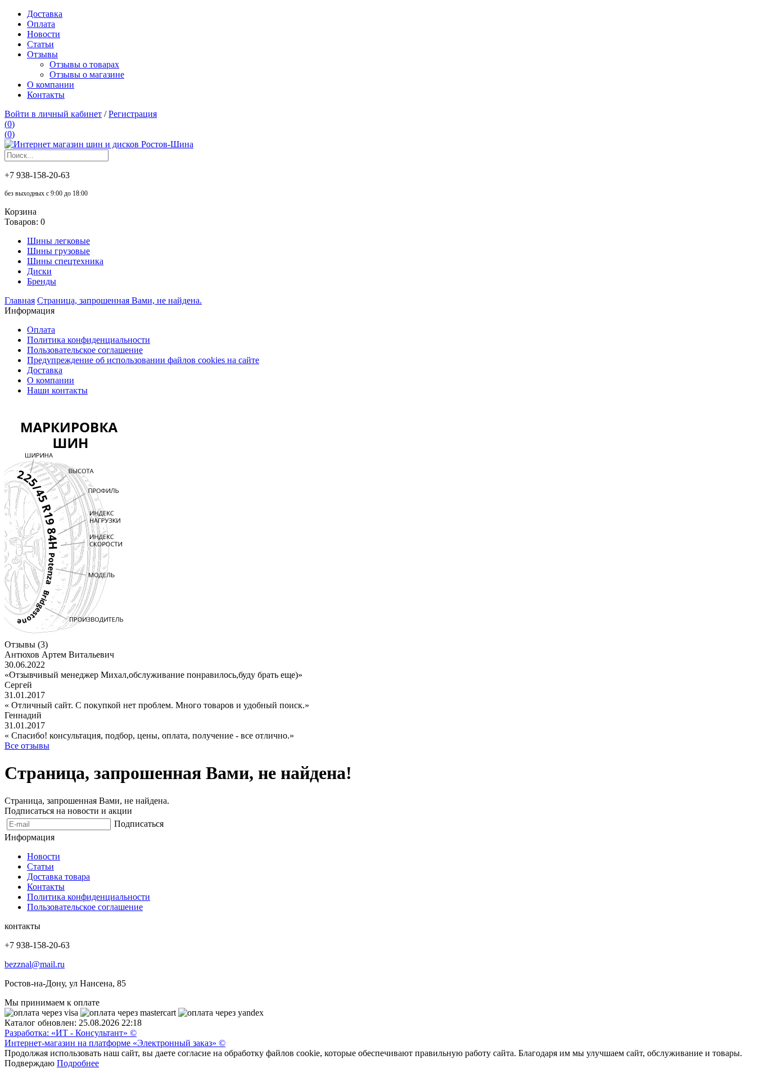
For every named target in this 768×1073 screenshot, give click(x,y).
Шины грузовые (58, 251)
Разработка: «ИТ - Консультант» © (70, 1033)
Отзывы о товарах (84, 64)
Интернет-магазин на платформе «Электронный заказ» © (114, 1043)
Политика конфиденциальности (88, 340)
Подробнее (78, 1063)
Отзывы (42, 54)
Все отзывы (26, 745)
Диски (39, 271)
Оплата (41, 24)
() (9, 124)
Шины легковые (58, 241)
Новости (43, 34)
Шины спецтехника (65, 261)
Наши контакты (57, 390)
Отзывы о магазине (86, 74)
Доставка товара (58, 876)
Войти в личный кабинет (53, 114)
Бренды (41, 281)
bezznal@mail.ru (34, 964)
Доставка (44, 14)
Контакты (46, 94)
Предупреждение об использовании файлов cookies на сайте (143, 360)
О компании (50, 84)
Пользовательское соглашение (85, 350)
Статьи (40, 44)
